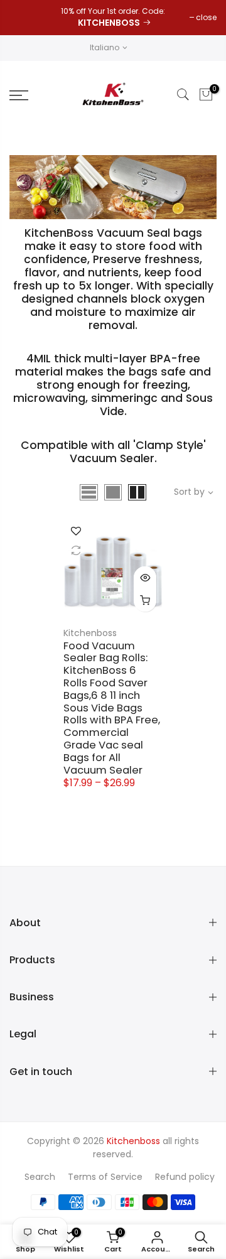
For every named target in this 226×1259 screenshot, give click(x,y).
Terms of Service (105, 1176)
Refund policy (185, 1176)
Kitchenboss (90, 633)
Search (39, 1176)
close (206, 17)
